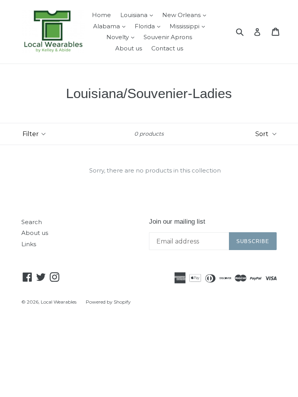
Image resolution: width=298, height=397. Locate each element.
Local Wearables (58, 302)
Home (101, 15)
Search (31, 222)
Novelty (122, 37)
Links (28, 244)
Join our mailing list (177, 221)
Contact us (167, 48)
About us (128, 48)
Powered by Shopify (108, 302)
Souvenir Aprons (168, 37)
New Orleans (186, 15)
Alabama (111, 26)
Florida (149, 26)
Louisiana (138, 15)
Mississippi (189, 26)
